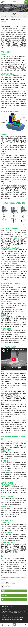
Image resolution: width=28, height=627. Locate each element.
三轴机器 (16, 238)
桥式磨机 (3, 271)
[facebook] (6, 615)
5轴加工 (23, 577)
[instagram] (3, 615)
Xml (11, 619)
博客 (8, 16)
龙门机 (11, 250)
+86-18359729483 (8, 606)
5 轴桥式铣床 (5, 577)
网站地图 (7, 619)
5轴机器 (18, 577)
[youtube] (9, 615)
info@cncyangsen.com (11, 609)
